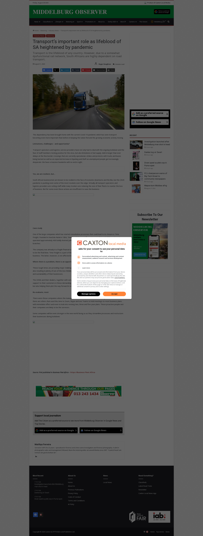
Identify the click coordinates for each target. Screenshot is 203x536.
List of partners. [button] (120, 278)
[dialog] (101, 268)
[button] (101, 268)
